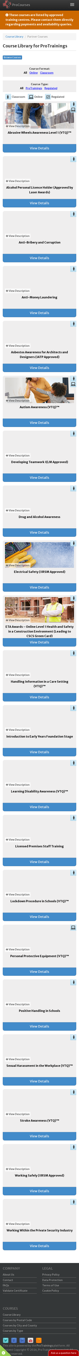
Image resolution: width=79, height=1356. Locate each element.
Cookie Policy (50, 1290)
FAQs (6, 1285)
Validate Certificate (15, 1290)
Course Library (14, 36)
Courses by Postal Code (17, 1320)
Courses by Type (13, 1330)
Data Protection (52, 1280)
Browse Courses (12, 57)
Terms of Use (50, 1285)
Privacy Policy (51, 1274)
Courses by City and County (20, 1325)
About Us (8, 1274)
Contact (8, 1280)
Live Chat (63, 1353)
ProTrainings (45, 1345)
